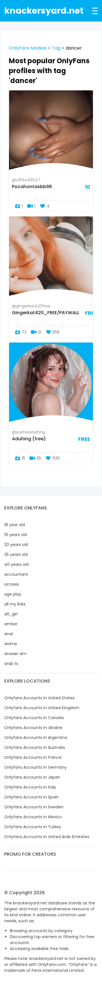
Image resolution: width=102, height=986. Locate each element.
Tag (56, 48)
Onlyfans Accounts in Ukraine (33, 727)
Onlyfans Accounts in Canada (34, 718)
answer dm (15, 653)
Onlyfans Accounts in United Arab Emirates (46, 837)
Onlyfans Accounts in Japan (32, 777)
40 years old (16, 564)
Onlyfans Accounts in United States (39, 698)
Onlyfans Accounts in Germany (35, 767)
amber (11, 624)
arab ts (11, 663)
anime (10, 644)
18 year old (14, 525)
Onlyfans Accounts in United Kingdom (41, 708)
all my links (15, 604)
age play (12, 594)
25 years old (16, 554)
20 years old (16, 544)
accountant (16, 574)
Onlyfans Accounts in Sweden (33, 807)
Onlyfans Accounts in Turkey (32, 827)
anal (8, 634)
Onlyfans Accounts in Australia (34, 747)
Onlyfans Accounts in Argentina (35, 737)
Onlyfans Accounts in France (32, 757)
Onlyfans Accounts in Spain (31, 797)
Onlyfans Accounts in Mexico (33, 817)
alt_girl (11, 614)
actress (11, 584)
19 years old (15, 534)
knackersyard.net (44, 11)
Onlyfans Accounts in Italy (30, 787)
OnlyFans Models (27, 48)
